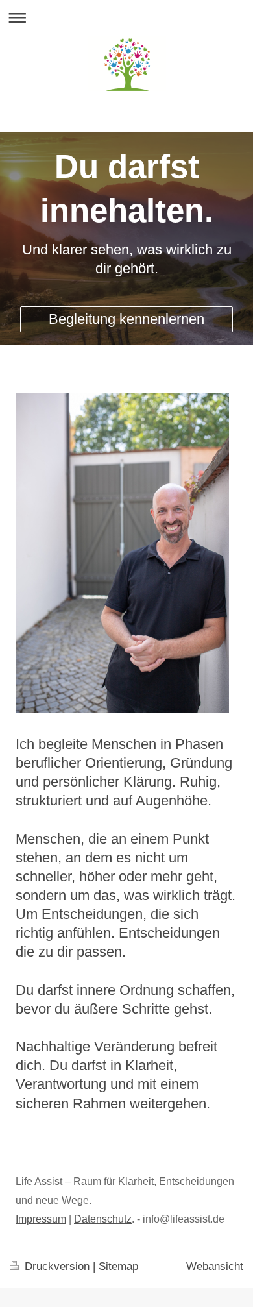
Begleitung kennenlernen (126, 319)
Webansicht (214, 1266)
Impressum (41, 1219)
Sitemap (118, 1266)
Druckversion (57, 1266)
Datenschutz (103, 1219)
